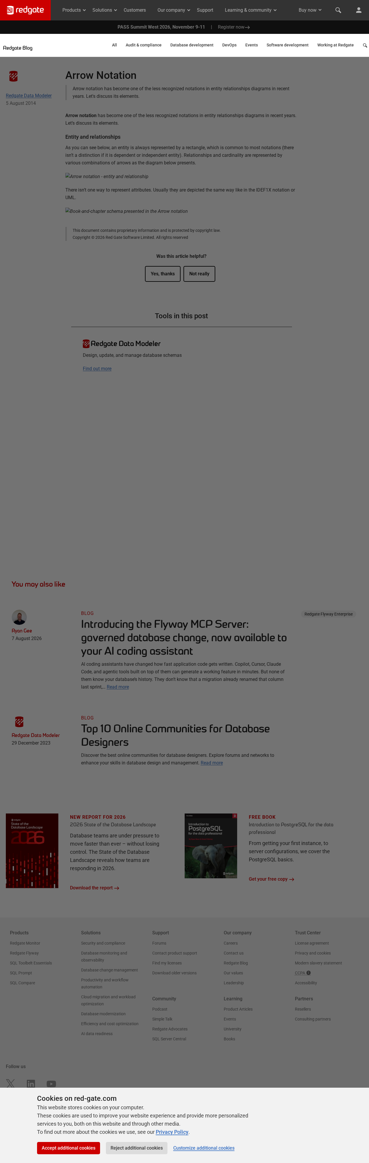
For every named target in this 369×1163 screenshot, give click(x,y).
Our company (171, 10)
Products (71, 10)
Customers (135, 10)
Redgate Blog (17, 48)
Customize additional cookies (204, 1148)
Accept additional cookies (68, 1148)
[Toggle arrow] (320, 10)
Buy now (307, 10)
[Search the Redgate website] (338, 10)
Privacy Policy (172, 1132)
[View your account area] (359, 10)
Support (205, 10)
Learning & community (248, 10)
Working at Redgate (335, 45)
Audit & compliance (144, 45)
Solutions (102, 10)
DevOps (229, 45)
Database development (192, 45)
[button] (366, 47)
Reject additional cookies (137, 1148)
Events (251, 45)
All (114, 45)
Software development (288, 45)
